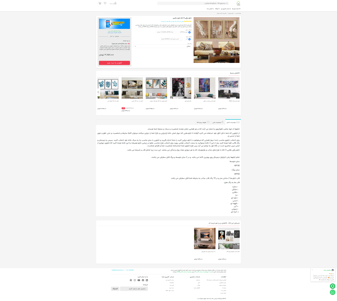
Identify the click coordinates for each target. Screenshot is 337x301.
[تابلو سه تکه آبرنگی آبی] (108, 88)
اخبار (199, 283)
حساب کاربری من (225, 9)
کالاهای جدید (197, 288)
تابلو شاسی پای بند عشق (209, 101)
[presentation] (239, 92)
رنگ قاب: (189, 43)
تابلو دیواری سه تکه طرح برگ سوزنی (158, 101)
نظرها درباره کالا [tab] (201, 122)
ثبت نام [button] (112, 4)
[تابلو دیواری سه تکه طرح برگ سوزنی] (156, 88)
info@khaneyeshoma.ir (118, 270)
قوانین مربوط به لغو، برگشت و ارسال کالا (216, 280)
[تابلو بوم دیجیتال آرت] (204, 88)
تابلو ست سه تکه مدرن (137, 101)
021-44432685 (130, 270)
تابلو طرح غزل (188, 101)
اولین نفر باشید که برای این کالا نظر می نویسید (172, 21)
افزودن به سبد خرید (114, 63)
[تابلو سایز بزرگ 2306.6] (229, 88)
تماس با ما (209, 9)
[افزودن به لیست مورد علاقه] (237, 19)
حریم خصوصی (222, 283)
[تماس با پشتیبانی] (332, 292)
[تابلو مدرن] (216, 40)
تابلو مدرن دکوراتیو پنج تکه (233, 251)
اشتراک (115, 289)
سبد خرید (171, 288)
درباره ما (224, 288)
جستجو (198, 280)
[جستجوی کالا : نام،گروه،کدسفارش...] (227, 3)
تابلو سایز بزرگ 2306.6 (234, 101)
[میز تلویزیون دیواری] (204, 238)
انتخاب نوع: (188, 37)
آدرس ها (172, 285)
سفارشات (171, 283)
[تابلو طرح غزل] (180, 88)
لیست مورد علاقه (170, 290)
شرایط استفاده (222, 285)
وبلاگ (216, 9)
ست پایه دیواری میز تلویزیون (208, 251)
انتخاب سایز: (188, 30)
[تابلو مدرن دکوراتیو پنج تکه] (229, 238)
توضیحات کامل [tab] (231, 122)
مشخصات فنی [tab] (217, 122)
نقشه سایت (223, 293)
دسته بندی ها (235, 9)
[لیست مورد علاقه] (105, 3)
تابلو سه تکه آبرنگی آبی (113, 101)
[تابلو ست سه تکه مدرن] (132, 88)
